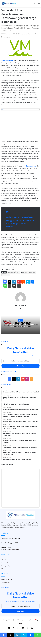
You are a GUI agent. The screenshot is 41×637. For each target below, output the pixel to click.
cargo (18, 272)
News (20, 320)
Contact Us (4, 563)
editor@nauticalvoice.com (12, 549)
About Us (4, 560)
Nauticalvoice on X (7, 464)
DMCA (3, 569)
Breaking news (11, 272)
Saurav (20, 623)
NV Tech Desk (6, 34)
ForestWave (24, 272)
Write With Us (5, 582)
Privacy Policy (5, 566)
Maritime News (6, 275)
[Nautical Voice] (9, 3)
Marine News (32, 272)
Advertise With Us (6, 579)
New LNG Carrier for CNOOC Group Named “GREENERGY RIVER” (20, 325)
